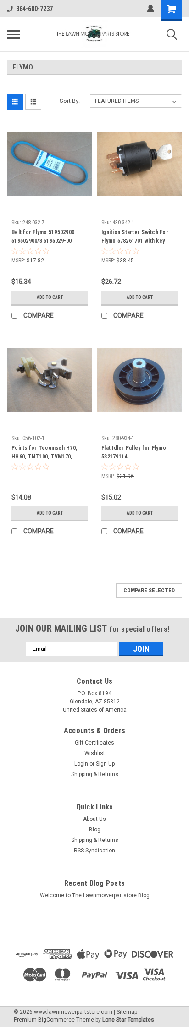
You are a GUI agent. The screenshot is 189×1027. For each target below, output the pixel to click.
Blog (94, 829)
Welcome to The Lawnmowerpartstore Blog (95, 895)
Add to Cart (50, 297)
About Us (94, 819)
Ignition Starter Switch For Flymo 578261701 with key (134, 236)
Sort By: (70, 100)
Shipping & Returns (94, 774)
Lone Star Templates (128, 1019)
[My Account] (150, 8)
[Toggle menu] (13, 34)
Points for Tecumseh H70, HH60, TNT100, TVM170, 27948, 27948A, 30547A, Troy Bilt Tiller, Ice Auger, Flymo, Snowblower (46, 453)
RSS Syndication (94, 850)
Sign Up (105, 764)
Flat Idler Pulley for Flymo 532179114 (133, 452)
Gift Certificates (94, 743)
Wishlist (94, 753)
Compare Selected (149, 590)
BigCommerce (56, 1019)
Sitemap (127, 1012)
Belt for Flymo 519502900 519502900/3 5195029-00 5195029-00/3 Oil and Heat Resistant (44, 237)
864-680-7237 (34, 8)
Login (81, 764)
